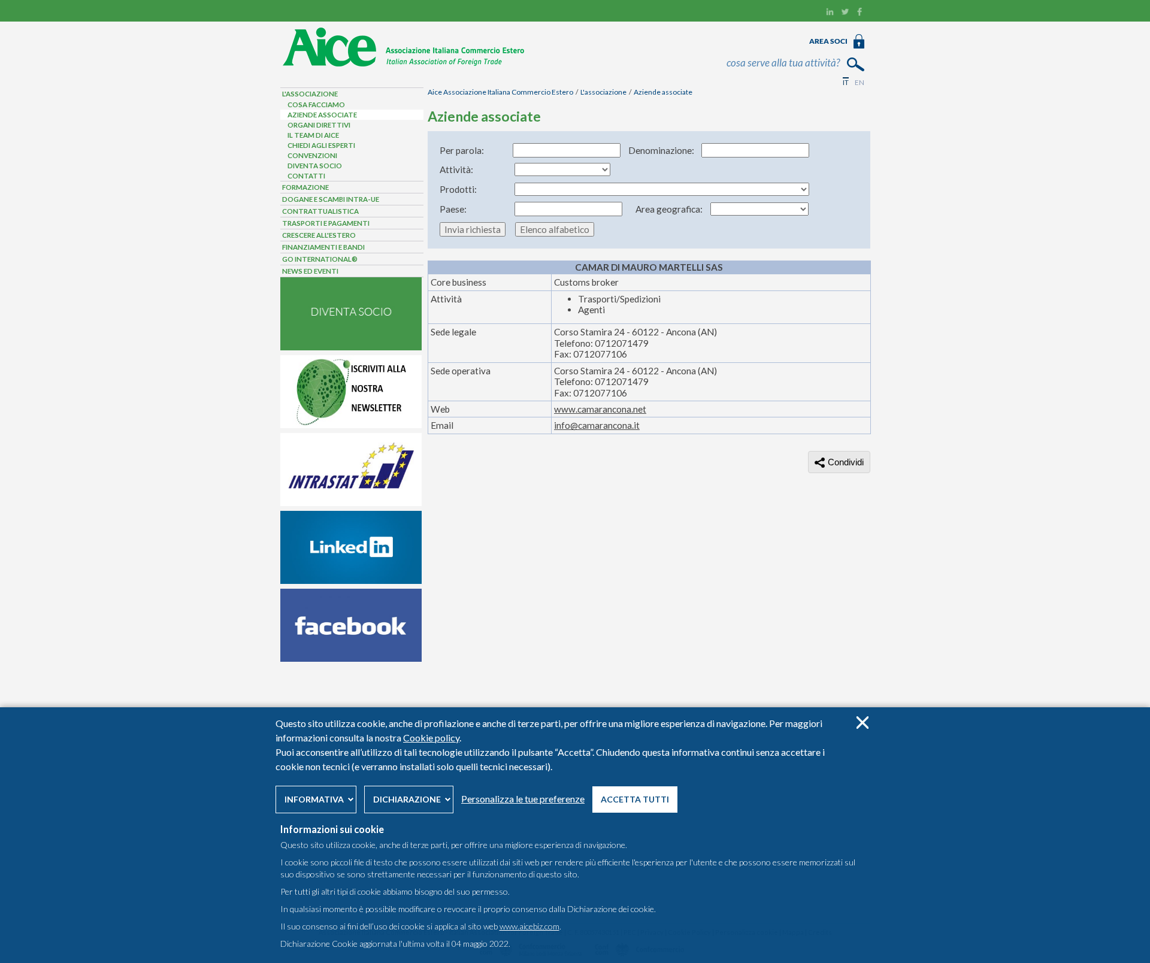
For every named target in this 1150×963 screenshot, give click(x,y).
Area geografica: (669, 209)
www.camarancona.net (600, 409)
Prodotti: (458, 189)
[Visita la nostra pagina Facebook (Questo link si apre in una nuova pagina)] (859, 13)
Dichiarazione (407, 799)
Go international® (320, 259)
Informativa (314, 799)
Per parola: (462, 150)
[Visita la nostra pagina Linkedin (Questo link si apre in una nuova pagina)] (829, 13)
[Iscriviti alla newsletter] (351, 425)
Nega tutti (862, 722)
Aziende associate (663, 91)
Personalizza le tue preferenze (523, 798)
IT (846, 82)
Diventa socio (315, 165)
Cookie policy (431, 737)
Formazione (305, 187)
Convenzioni (312, 155)
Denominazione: (661, 150)
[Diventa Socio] (351, 347)
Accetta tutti (635, 799)
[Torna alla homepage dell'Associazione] (404, 64)
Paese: (453, 209)
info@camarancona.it (597, 425)
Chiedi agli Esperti (321, 145)
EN (859, 82)
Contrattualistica (320, 211)
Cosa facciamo (316, 104)
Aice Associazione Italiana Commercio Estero (500, 91)
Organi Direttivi (319, 125)
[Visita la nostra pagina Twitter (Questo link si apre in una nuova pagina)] (844, 13)
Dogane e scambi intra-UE (330, 199)
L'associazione (603, 91)
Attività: (456, 169)
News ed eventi (310, 271)
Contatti (306, 176)
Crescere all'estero (319, 235)
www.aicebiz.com (529, 926)
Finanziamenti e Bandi (323, 247)
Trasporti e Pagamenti (326, 223)
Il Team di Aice (313, 135)
